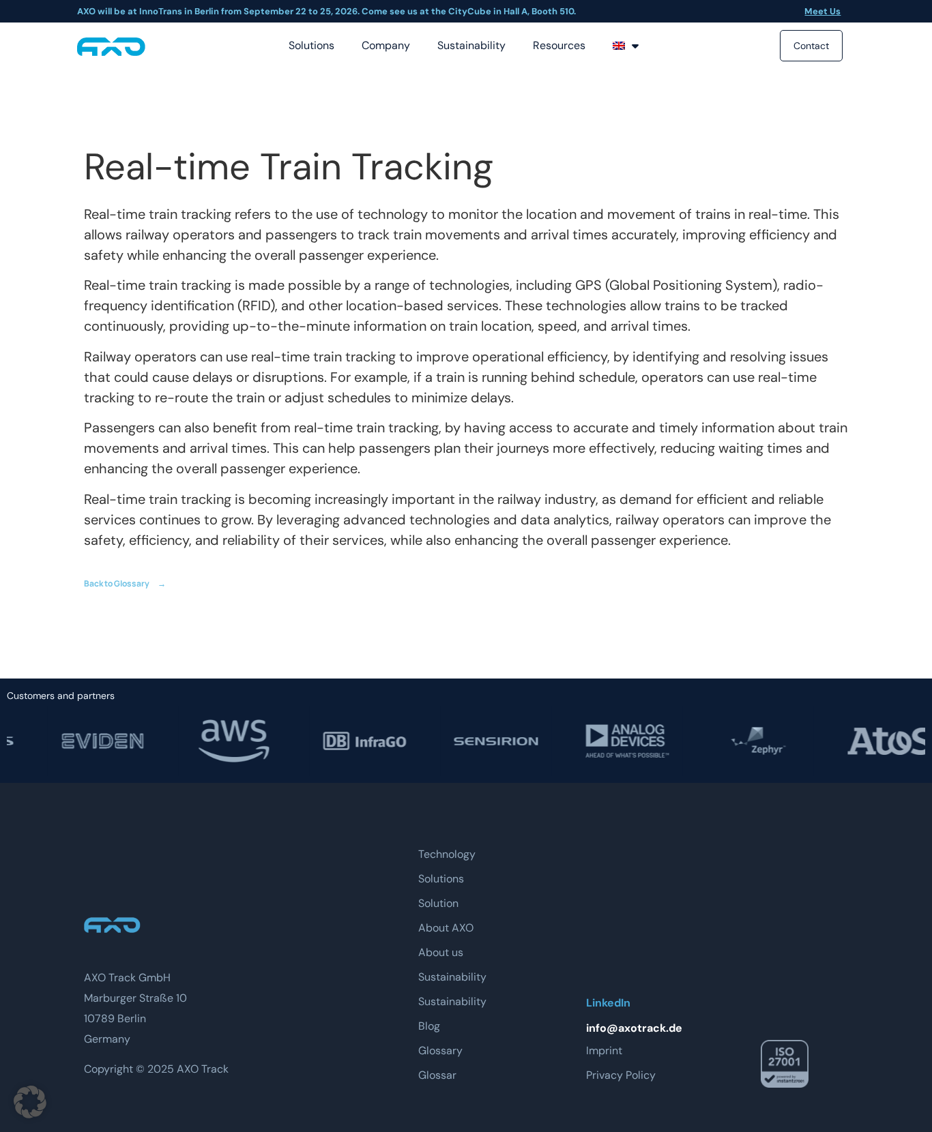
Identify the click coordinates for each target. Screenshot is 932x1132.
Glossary (440, 1050)
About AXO (446, 928)
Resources (559, 45)
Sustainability (471, 45)
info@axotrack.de (634, 1028)
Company (386, 45)
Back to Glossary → (125, 583)
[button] (30, 1102)
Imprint (604, 1050)
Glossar (437, 1075)
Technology (447, 854)
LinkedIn (608, 1003)
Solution (438, 903)
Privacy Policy (621, 1075)
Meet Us (822, 11)
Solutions (311, 45)
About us (440, 952)
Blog (429, 1026)
